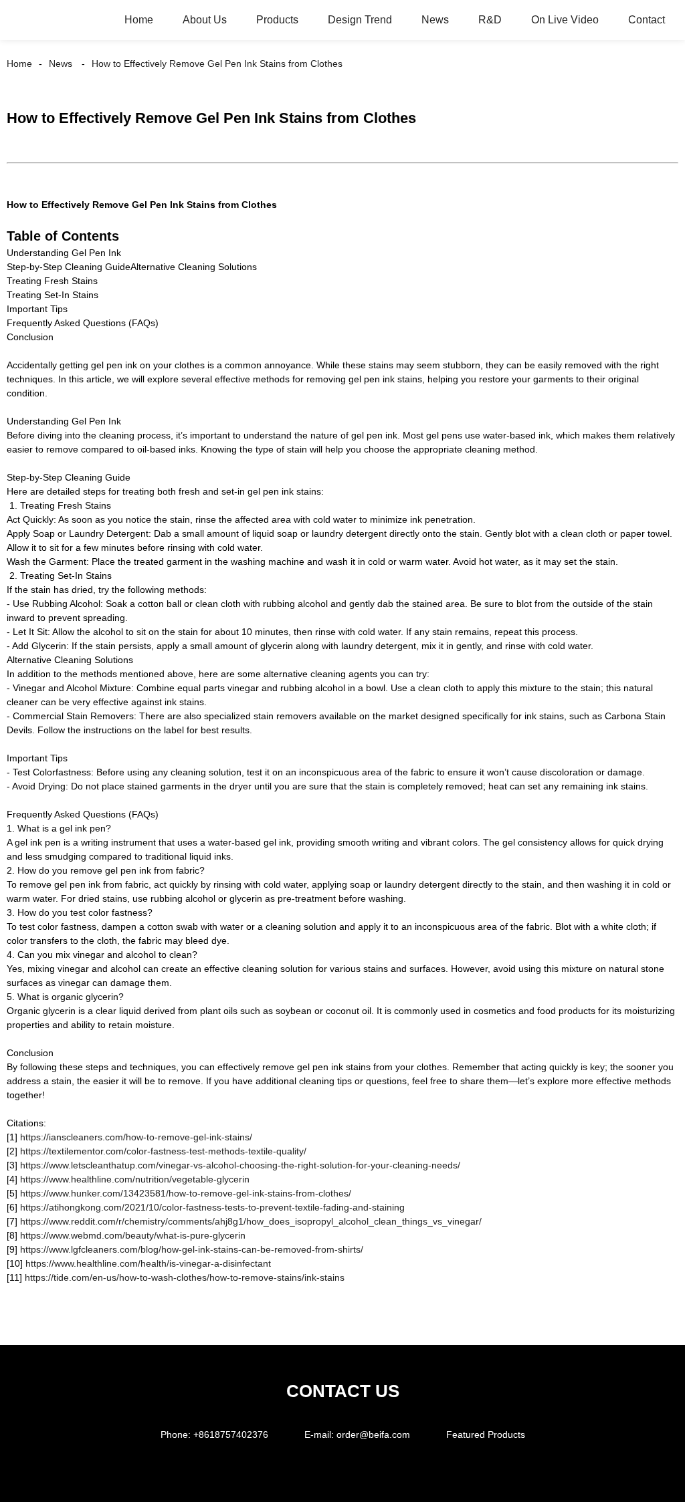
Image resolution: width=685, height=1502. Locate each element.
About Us (205, 19)
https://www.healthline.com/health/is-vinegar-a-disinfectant (148, 1263)
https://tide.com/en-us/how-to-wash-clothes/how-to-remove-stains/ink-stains (185, 1277)
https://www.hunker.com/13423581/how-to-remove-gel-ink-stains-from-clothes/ (184, 1193)
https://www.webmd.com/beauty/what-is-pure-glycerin (133, 1235)
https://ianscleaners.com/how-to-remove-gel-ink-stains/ (136, 1137)
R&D (490, 19)
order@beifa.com (373, 1434)
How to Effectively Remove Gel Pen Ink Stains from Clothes (217, 63)
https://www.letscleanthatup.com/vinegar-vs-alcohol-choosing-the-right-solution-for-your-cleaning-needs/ (240, 1165)
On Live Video (565, 19)
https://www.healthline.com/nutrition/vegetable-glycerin (135, 1179)
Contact (646, 19)
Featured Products (485, 1434)
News (435, 19)
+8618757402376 (230, 1434)
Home (138, 19)
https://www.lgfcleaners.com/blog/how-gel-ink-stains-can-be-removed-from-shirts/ (191, 1249)
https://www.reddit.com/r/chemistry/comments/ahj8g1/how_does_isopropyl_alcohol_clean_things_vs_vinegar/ (251, 1221)
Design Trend (360, 19)
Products (277, 19)
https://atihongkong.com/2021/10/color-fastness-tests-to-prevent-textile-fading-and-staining (212, 1207)
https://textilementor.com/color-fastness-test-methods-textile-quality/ (163, 1151)
